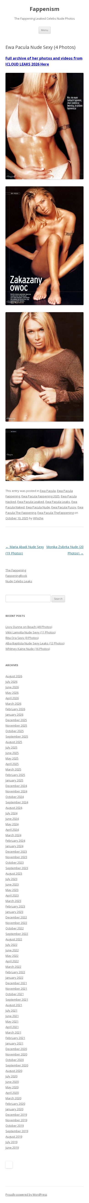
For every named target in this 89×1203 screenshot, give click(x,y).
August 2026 (13, 676)
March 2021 (13, 1032)
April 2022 (12, 961)
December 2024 (16, 786)
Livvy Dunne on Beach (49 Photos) (28, 627)
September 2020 (16, 1065)
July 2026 (11, 682)
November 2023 (16, 857)
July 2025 (11, 747)
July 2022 (11, 945)
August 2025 (13, 742)
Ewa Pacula (48, 491)
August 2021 (13, 1005)
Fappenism (44, 9)
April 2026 (12, 698)
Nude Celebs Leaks (18, 581)
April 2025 (12, 764)
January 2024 (14, 846)
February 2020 (15, 1104)
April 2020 (12, 1093)
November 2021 (16, 989)
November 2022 (16, 923)
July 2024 (11, 813)
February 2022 (15, 972)
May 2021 (11, 1021)
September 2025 (16, 736)
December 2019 (16, 1115)
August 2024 (13, 808)
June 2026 (12, 687)
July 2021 (11, 1010)
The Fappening (15, 570)
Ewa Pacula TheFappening (55, 513)
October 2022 (14, 928)
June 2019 (12, 1147)
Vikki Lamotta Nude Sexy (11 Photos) (30, 632)
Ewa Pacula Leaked (30, 502)
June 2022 (12, 950)
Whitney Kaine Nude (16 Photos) (27, 649)
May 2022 (11, 956)
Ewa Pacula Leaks (57, 502)
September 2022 (16, 934)
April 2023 (12, 895)
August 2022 (13, 939)
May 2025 (11, 758)
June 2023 (12, 884)
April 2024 (12, 830)
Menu (44, 30)
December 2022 (16, 917)
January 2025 (14, 780)
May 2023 (11, 890)
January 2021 (14, 1043)
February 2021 (15, 1038)
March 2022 (13, 967)
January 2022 (14, 978)
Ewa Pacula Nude (38, 507)
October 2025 (14, 731)
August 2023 (13, 873)
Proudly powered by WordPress (26, 1195)
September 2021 (16, 999)
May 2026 (11, 693)
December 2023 (16, 851)
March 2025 (13, 769)
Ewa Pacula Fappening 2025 (40, 496)
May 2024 (11, 824)
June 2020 (12, 1082)
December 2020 (16, 1049)
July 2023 (11, 879)
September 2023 (16, 868)
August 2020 (13, 1071)
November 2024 (16, 791)
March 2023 (13, 901)
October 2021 (14, 994)
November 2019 (16, 1120)
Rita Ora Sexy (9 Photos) (22, 638)
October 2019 (14, 1126)
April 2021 (12, 1027)
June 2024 (12, 819)
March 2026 (13, 704)
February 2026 (15, 709)
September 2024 (16, 802)
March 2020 (13, 1098)
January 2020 (14, 1109)
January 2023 (14, 912)
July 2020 (11, 1076)
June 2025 (12, 753)
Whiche (38, 518)
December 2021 (16, 983)
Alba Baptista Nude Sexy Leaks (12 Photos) (34, 643)
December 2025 (16, 720)
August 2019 (13, 1136)
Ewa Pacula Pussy (63, 507)
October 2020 (14, 1060)
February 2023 (15, 906)
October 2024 (14, 797)
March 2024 (13, 835)
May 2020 (11, 1087)
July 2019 (11, 1142)
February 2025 (15, 775)
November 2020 (16, 1054)
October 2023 (14, 862)
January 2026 (14, 714)
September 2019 (16, 1131)
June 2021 (12, 1016)
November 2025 (16, 725)
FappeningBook (16, 576)
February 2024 (15, 841)
